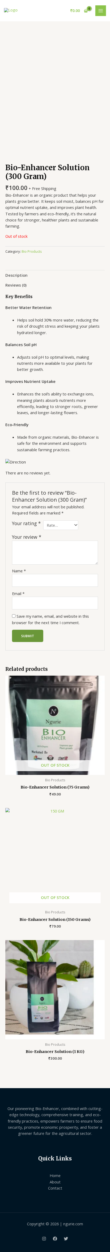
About (55, 1181)
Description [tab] (16, 275)
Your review (26, 537)
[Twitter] (66, 1239)
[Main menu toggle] (100, 10)
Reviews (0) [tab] (15, 285)
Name (19, 570)
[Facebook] (55, 1239)
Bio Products (32, 251)
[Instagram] (44, 1239)
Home (55, 1175)
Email (18, 593)
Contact (55, 1188)
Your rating (26, 523)
